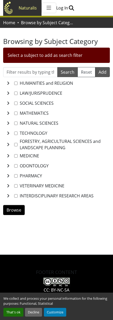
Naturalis (28, 8)
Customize (55, 312)
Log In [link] (62, 8)
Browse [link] (14, 210)
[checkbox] (16, 83)
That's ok (13, 312)
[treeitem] (56, 93)
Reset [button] (86, 72)
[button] (71, 8)
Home (9, 23)
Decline (33, 312)
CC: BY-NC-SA (56, 290)
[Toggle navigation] (49, 8)
